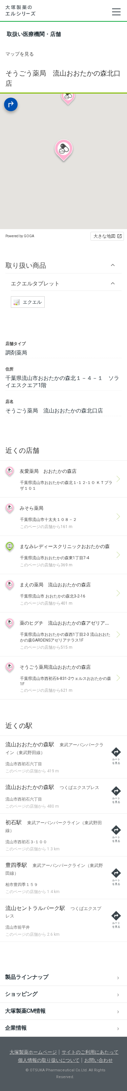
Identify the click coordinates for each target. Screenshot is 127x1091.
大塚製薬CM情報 (25, 1011)
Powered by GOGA (19, 236)
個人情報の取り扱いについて (49, 1060)
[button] (63, 265)
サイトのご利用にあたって (90, 1052)
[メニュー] (116, 12)
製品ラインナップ (26, 977)
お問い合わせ (98, 1060)
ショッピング (21, 994)
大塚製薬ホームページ (33, 1052)
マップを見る (19, 54)
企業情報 (16, 1028)
